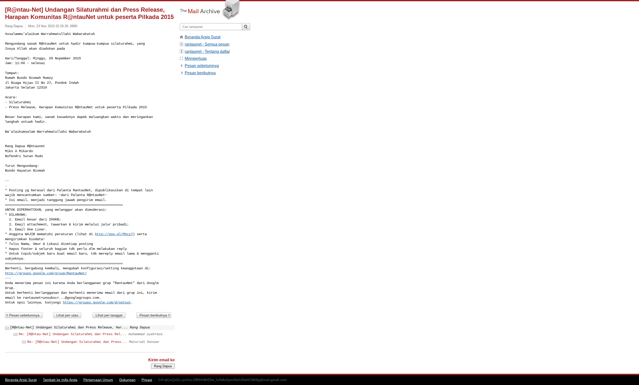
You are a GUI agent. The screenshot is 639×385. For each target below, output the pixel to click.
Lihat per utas (67, 315)
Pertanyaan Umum (98, 380)
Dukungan (127, 380)
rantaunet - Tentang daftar (207, 51)
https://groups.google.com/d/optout (97, 302)
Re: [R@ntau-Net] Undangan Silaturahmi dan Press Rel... (73, 334)
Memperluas (196, 58)
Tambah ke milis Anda (60, 380)
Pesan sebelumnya (24, 315)
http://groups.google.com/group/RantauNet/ (46, 273)
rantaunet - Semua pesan (207, 44)
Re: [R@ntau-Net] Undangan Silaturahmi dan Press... (77, 342)
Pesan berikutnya (153, 315)
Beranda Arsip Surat (202, 37)
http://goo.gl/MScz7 (114, 234)
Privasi (147, 380)
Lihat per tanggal (109, 315)
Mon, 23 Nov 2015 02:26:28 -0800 (52, 26)
